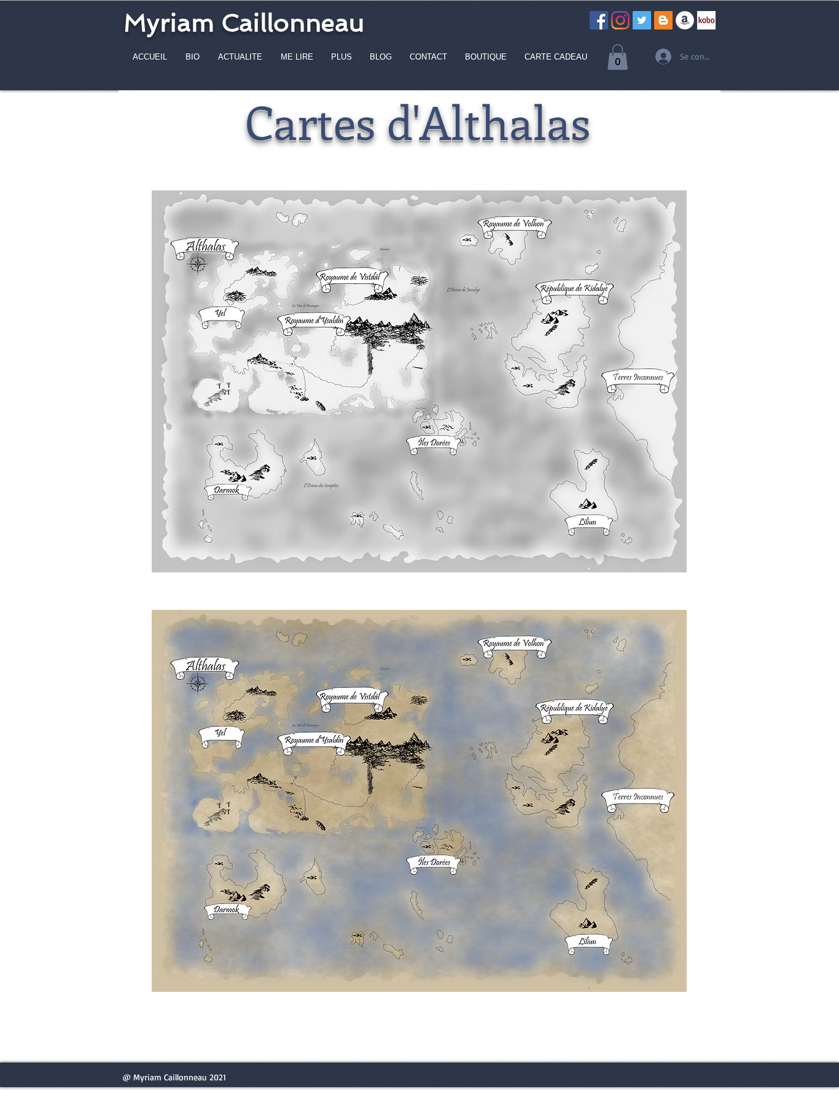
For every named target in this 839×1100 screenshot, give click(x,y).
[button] (617, 57)
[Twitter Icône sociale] (642, 20)
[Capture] (706, 20)
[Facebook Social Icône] (599, 20)
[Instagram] (620, 20)
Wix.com (479, 1095)
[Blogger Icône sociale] (663, 20)
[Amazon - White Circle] (685, 20)
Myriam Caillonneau (243, 22)
